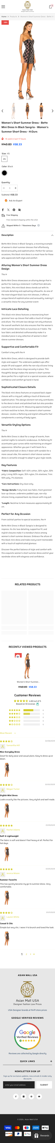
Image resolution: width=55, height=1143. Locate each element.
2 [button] (26, 954)
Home (3, 16)
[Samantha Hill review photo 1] (7, 770)
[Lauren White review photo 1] (7, 938)
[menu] (3, 6)
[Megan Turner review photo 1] (7, 811)
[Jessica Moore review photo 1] (7, 898)
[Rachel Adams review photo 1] (7, 854)
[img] (6, 741)
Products (13, 16)
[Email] (19, 209)
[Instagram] (23, 1096)
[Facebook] (2, 209)
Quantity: (5, 182)
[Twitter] (8, 209)
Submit (44, 1084)
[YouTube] (39, 1096)
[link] (14, 628)
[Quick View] (18, 657)
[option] (27, 60)
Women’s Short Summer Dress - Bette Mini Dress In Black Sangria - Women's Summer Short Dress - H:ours (27, 682)
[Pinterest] (14, 209)
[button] (2, 111)
